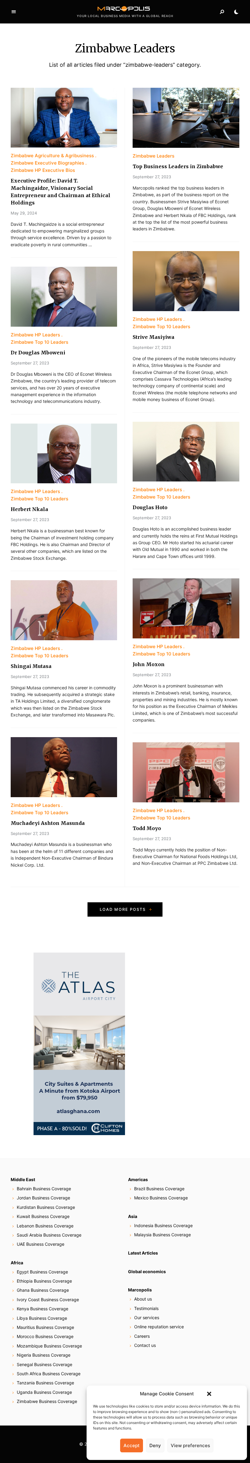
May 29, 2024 (24, 213)
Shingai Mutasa (31, 666)
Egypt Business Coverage (42, 1271)
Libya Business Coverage (42, 1318)
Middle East (23, 1179)
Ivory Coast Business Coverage (48, 1299)
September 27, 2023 (30, 362)
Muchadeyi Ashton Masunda (48, 823)
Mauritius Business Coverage (45, 1327)
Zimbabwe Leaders (153, 156)
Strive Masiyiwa (153, 337)
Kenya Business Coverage (42, 1308)
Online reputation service (159, 1326)
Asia (132, 1216)
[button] (209, 1394)
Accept (131, 1445)
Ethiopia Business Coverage (44, 1281)
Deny (155, 1445)
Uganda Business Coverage (44, 1392)
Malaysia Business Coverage (162, 1234)
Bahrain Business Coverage (44, 1188)
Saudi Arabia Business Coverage (49, 1235)
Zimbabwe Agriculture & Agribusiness (52, 155)
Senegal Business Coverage (44, 1364)
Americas (138, 1179)
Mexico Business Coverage (161, 1197)
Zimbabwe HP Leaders (35, 335)
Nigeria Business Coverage (43, 1355)
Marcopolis (140, 1289)
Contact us (145, 1345)
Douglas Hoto (150, 507)
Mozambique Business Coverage (49, 1345)
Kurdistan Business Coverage (46, 1207)
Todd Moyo (147, 828)
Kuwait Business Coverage (43, 1216)
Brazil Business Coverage (159, 1188)
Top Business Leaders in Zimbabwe (178, 166)
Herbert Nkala (29, 509)
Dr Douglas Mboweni (38, 353)
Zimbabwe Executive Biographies (47, 163)
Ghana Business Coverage (43, 1290)
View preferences (190, 1445)
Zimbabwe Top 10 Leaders (39, 342)
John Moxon (149, 664)
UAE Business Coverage (40, 1244)
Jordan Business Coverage (43, 1197)
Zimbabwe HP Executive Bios (43, 170)
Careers (142, 1336)
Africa (17, 1262)
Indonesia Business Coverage (163, 1225)
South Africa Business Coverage (48, 1373)
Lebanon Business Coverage (45, 1225)
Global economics (147, 1271)
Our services (146, 1317)
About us (143, 1298)
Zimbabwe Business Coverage (47, 1401)
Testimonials (146, 1308)
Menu (13, 12)
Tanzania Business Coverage (45, 1382)
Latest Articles (143, 1252)
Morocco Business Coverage (45, 1336)
